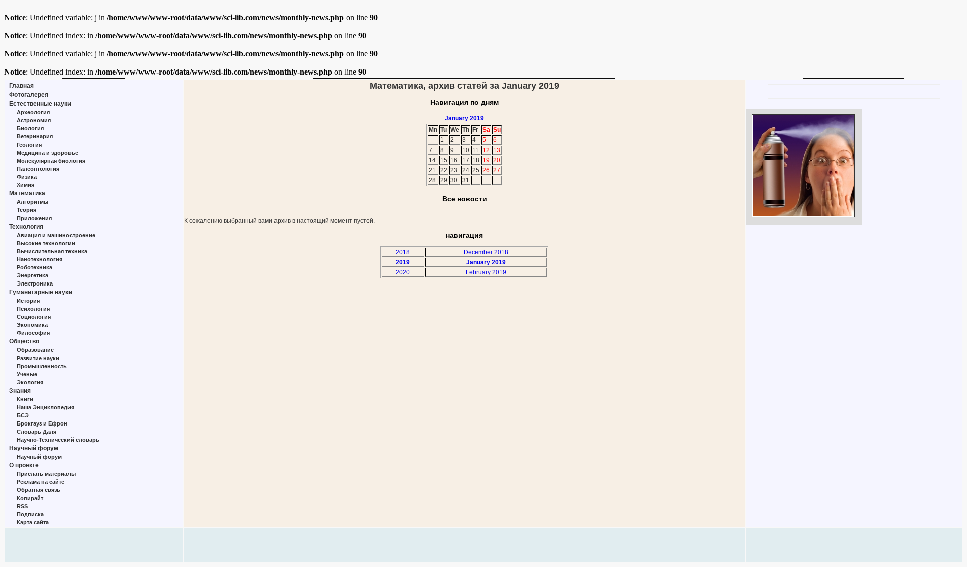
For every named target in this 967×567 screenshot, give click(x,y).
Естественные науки (40, 103)
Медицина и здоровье (47, 153)
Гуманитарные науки (40, 292)
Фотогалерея (28, 94)
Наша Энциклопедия (45, 407)
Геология (29, 144)
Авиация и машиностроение (56, 235)
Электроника (35, 283)
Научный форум (33, 448)
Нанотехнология (39, 259)
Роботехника (34, 267)
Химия (25, 185)
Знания (20, 390)
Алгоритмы (32, 202)
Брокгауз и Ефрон (42, 423)
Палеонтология (38, 169)
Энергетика (32, 275)
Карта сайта (33, 522)
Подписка (30, 514)
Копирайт (30, 498)
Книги (25, 399)
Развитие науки (38, 358)
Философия (33, 333)
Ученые (27, 374)
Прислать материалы (46, 474)
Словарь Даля (36, 432)
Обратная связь (38, 490)
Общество (24, 341)
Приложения (34, 218)
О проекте (24, 465)
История (28, 301)
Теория (26, 210)
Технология (26, 226)
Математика (27, 193)
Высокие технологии (46, 243)
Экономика (32, 325)
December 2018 (486, 252)
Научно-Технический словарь (58, 440)
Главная (21, 85)
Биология (30, 128)
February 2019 (486, 272)
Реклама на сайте (40, 482)
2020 (403, 272)
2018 (403, 252)
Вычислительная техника (52, 251)
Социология (34, 317)
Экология (30, 382)
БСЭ (23, 415)
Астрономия (34, 120)
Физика (27, 177)
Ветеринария (35, 136)
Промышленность (42, 366)
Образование (35, 350)
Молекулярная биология (51, 161)
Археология (33, 112)
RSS (22, 506)
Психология (33, 309)
